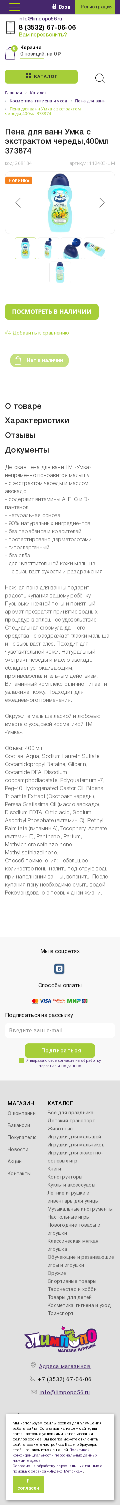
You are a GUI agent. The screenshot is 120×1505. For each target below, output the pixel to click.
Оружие (57, 1274)
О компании (22, 1114)
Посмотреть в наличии (52, 311)
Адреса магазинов (65, 1366)
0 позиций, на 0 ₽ (40, 54)
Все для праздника (71, 1113)
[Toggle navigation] (14, 7)
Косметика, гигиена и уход (79, 1306)
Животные (60, 1129)
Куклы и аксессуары (71, 1185)
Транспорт (61, 1314)
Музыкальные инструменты (80, 1209)
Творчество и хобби (72, 1290)
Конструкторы (65, 1177)
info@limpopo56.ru (40, 19)
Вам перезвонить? (43, 35)
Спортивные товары (72, 1282)
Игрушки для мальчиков (76, 1145)
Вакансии (19, 1126)
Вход (65, 7)
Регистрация (97, 7)
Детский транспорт (71, 1121)
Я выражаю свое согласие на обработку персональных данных (63, 1063)
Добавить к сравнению (41, 333)
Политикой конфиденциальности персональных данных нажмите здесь (55, 1455)
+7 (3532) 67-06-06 (65, 1379)
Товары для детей (70, 1298)
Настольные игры (69, 1217)
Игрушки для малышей (74, 1137)
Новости (18, 1150)
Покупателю (22, 1138)
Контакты (19, 1174)
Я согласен (28, 1484)
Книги (54, 1169)
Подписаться (61, 1050)
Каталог (45, 77)
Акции (15, 1162)
